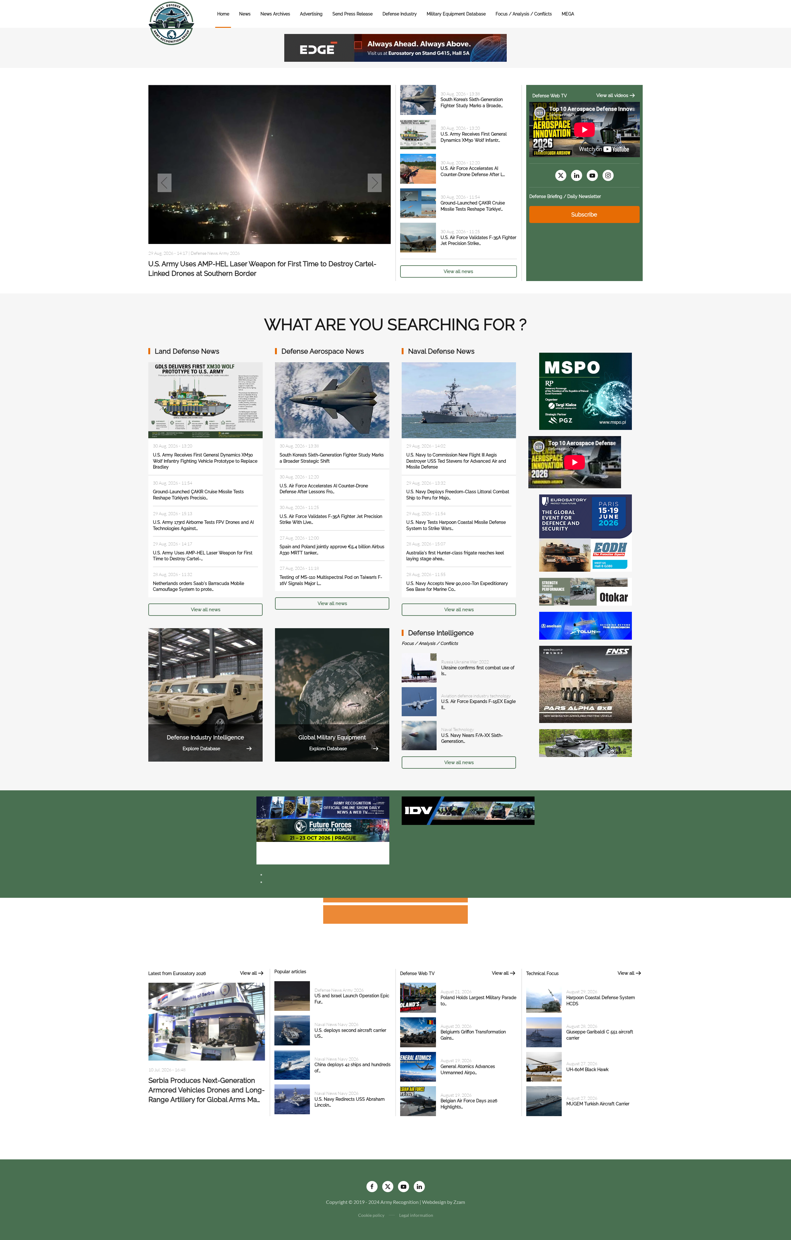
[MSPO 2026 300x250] (585, 390)
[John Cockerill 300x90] (585, 742)
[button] (164, 183)
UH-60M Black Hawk (587, 1069)
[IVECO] (468, 810)
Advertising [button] (311, 13)
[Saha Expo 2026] (322, 807)
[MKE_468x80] (322, 852)
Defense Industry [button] (400, 13)
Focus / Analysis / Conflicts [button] (524, 13)
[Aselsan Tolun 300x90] (585, 625)
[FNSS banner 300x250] (585, 684)
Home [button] (223, 13)
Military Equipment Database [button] (456, 13)
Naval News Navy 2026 (213, 255)
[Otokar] (585, 591)
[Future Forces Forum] (322, 830)
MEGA (568, 13)
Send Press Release (352, 13)
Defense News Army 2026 (339, 990)
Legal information (416, 1215)
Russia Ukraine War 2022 (465, 661)
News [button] (245, 13)
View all (248, 973)
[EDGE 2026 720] (395, 47)
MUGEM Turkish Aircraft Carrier (597, 1103)
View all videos (612, 95)
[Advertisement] (395, 901)
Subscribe (584, 214)
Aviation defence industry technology (476, 695)
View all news (458, 271)
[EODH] (585, 532)
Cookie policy (371, 1215)
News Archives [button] (275, 13)
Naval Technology (457, 729)
